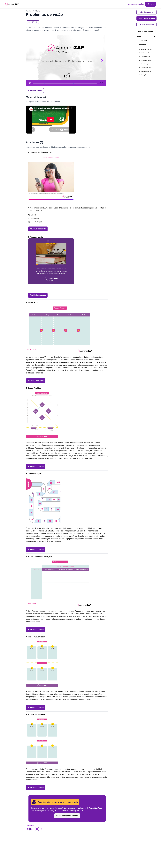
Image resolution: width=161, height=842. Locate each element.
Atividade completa (38, 229)
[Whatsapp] (32, 829)
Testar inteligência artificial (67, 816)
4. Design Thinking (145, 60)
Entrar (152, 4)
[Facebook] (28, 829)
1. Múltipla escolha (145, 49)
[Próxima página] (102, 60)
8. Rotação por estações (147, 75)
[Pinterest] (37, 829)
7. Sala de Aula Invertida (147, 71)
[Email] (41, 829)
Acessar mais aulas (136, 4)
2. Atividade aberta (145, 53)
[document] (67, 64)
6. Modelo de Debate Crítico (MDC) (147, 67)
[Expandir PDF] (101, 83)
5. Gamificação (144, 64)
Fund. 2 (28, 11)
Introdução (143, 40)
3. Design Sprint (144, 56)
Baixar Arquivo (35, 90)
